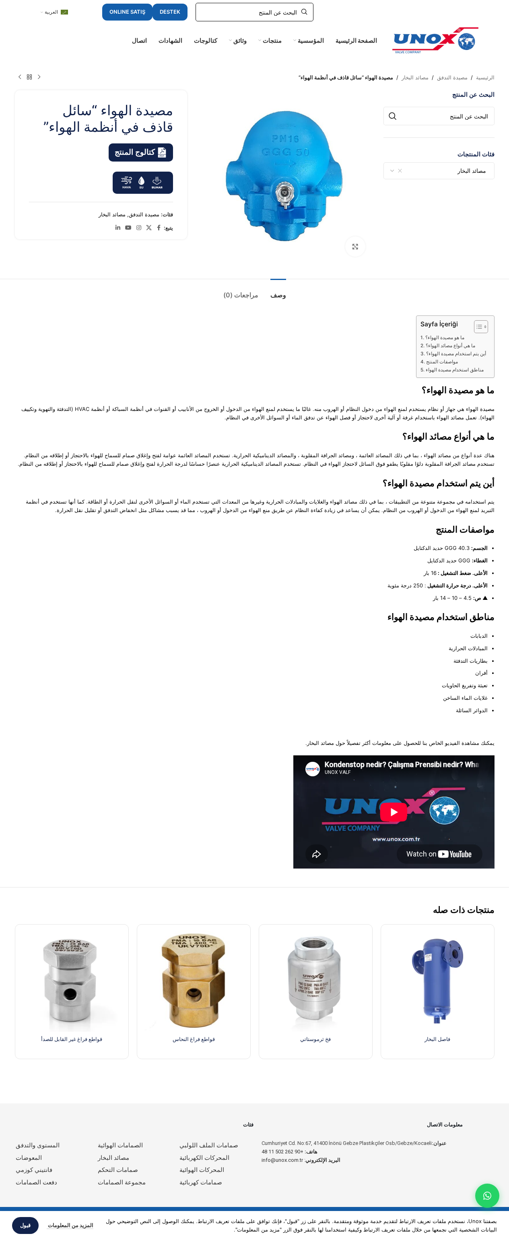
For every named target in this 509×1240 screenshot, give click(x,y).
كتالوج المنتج (135, 152)
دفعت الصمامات (36, 1182)
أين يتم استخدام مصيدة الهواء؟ (456, 354)
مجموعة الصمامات (122, 1182)
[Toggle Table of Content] (477, 327)
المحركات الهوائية (201, 1170)
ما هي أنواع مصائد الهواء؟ (450, 345)
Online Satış (127, 11)
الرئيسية (485, 77)
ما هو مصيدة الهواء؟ (444, 337)
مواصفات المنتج (441, 362)
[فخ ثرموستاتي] (315, 981)
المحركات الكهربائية (204, 1158)
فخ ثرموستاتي (315, 1039)
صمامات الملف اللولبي (208, 1145)
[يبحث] (392, 116)
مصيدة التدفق (452, 77)
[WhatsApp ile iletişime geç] (487, 1196)
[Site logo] (435, 40)
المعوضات (29, 1158)
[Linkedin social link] (118, 227)
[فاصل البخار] (437, 981)
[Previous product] (39, 77)
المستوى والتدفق (38, 1145)
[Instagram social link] (139, 227)
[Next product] (20, 77)
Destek (170, 11)
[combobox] (439, 170)
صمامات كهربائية (200, 1182)
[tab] (278, 291)
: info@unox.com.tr (301, 1160)
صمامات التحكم (118, 1170)
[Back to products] (29, 77)
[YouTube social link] (128, 227)
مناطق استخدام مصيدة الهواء (454, 370)
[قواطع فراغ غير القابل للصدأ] (71, 981)
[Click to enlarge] (355, 246)
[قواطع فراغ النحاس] (193, 981)
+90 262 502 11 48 (289, 1152)
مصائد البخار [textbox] (474, 170)
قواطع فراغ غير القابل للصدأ (71, 1039)
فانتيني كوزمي (34, 1170)
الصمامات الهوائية (120, 1145)
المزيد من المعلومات (70, 1225)
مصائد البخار (415, 77)
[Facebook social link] (159, 227)
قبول (25, 1225)
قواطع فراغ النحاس (194, 1039)
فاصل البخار (437, 1039)
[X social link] (149, 227)
